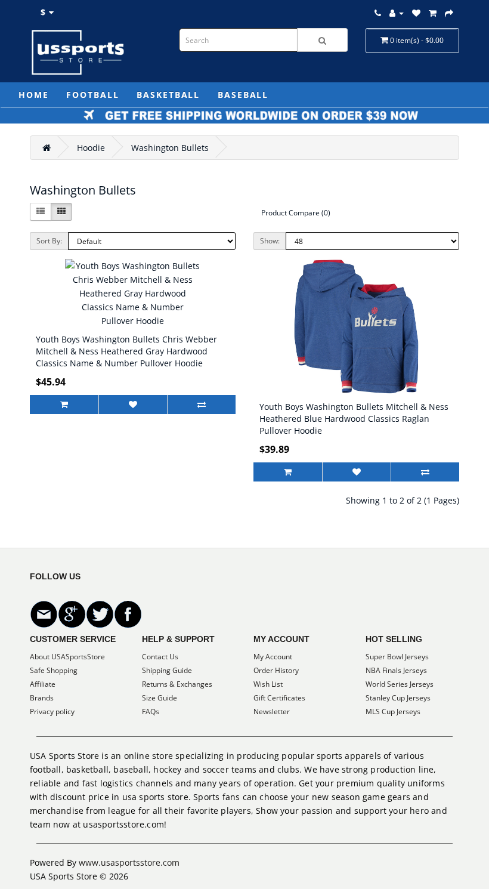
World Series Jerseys (400, 684)
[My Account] (396, 12)
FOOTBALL (92, 94)
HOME (33, 94)
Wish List (268, 684)
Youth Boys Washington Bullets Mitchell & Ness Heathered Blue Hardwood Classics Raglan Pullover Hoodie (353, 418)
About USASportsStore (67, 657)
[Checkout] (449, 12)
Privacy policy (52, 711)
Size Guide (159, 698)
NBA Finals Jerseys (396, 670)
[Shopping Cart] (433, 12)
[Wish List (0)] (416, 12)
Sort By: (49, 241)
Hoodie (91, 147)
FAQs (150, 711)
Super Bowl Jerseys (397, 657)
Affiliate (42, 684)
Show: (270, 241)
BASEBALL (243, 94)
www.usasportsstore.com (129, 862)
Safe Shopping (54, 670)
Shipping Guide (167, 670)
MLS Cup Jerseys (393, 711)
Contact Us (160, 657)
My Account (272, 657)
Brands (42, 698)
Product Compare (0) (295, 213)
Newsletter (271, 711)
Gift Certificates (279, 698)
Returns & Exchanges (177, 684)
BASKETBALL (168, 94)
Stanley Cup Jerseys (398, 698)
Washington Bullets (170, 147)
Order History (276, 670)
